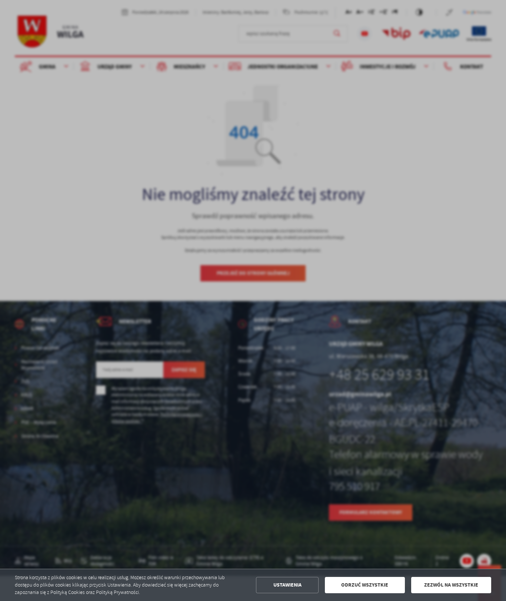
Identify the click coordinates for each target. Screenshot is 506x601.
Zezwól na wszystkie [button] (451, 584)
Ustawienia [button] (287, 584)
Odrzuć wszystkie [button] (364, 584)
